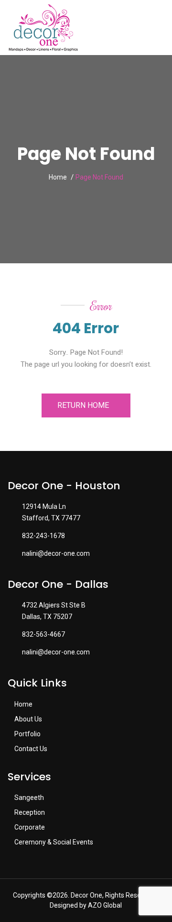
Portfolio (27, 734)
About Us (27, 719)
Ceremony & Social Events (53, 842)
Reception (29, 812)
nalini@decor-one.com (56, 553)
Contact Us (30, 749)
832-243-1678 (43, 536)
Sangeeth (28, 797)
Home (58, 177)
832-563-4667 (43, 634)
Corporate (29, 827)
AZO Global (105, 905)
